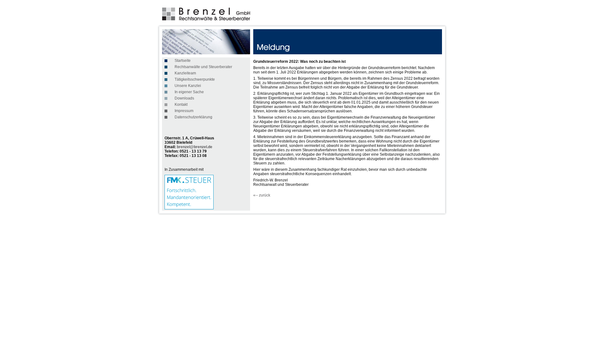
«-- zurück (261, 195)
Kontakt (181, 104)
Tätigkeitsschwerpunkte (195, 79)
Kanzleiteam (185, 73)
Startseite (183, 60)
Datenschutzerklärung (193, 117)
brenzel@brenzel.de (194, 147)
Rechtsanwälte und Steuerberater (203, 67)
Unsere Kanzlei (188, 85)
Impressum (184, 111)
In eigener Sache (189, 92)
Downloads (184, 98)
